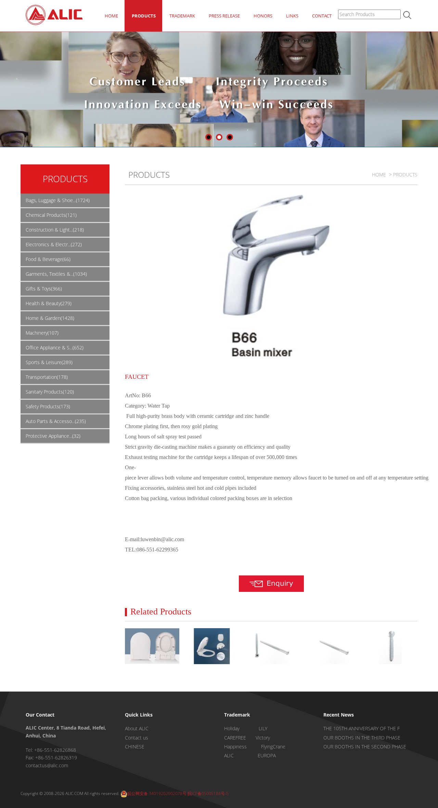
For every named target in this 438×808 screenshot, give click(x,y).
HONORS (263, 16)
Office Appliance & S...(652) (54, 347)
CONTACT (322, 16)
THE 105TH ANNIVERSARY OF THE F (361, 728)
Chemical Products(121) (51, 215)
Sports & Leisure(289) (49, 362)
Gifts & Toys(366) (44, 288)
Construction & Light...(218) (55, 229)
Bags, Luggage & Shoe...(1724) (58, 200)
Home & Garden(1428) (50, 318)
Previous (5, 90)
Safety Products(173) (48, 406)
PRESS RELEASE (224, 16)
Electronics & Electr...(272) (54, 244)
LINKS (292, 16)
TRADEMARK (182, 16)
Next (433, 90)
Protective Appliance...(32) (53, 436)
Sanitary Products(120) (50, 391)
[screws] (271, 646)
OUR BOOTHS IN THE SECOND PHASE (364, 746)
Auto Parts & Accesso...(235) (56, 421)
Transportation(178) (47, 377)
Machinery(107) (42, 333)
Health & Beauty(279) (49, 303)
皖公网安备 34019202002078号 (156, 793)
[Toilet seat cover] (152, 646)
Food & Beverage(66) (48, 259)
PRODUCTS (144, 16)
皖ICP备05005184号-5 (208, 793)
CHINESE (134, 746)
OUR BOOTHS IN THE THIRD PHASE (361, 737)
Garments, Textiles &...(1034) (56, 274)
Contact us (136, 737)
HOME (111, 16)
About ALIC (137, 728)
